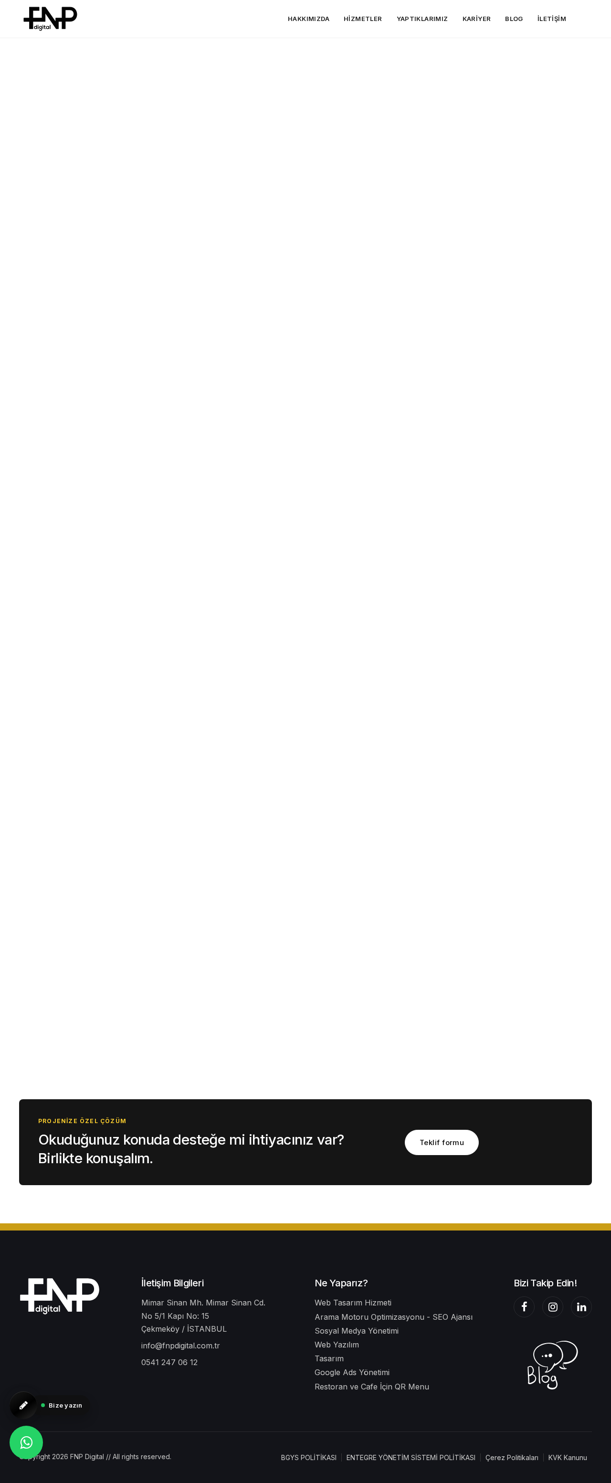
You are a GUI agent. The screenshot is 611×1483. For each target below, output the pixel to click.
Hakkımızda (308, 18)
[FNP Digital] (59, 1296)
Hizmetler (363, 18)
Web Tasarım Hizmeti (353, 1302)
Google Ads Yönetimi (352, 1372)
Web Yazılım (337, 1344)
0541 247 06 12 (169, 1362)
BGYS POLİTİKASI (309, 1457)
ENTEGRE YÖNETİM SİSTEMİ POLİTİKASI (411, 1457)
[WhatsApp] (26, 1442)
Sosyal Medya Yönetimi (357, 1331)
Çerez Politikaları (511, 1457)
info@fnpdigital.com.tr (180, 1345)
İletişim (551, 18)
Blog (514, 18)
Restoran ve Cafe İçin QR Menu (372, 1386)
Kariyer (477, 18)
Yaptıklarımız (422, 18)
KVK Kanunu (567, 1457)
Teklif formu (442, 1142)
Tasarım (329, 1358)
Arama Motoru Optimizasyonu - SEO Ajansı (394, 1317)
